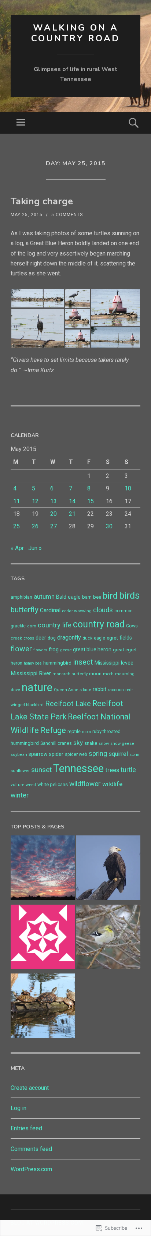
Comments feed (31, 1148)
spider (56, 754)
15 (90, 501)
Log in (18, 1108)
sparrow (38, 754)
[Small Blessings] (108, 938)
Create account (30, 1087)
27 (53, 526)
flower (21, 648)
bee (97, 597)
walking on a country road (75, 33)
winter (20, 795)
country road (99, 624)
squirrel (118, 753)
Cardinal (50, 610)
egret (112, 638)
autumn (44, 596)
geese (65, 649)
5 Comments (67, 214)
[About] (43, 938)
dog (52, 638)
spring (98, 753)
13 (53, 501)
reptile (74, 731)
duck (87, 638)
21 (72, 513)
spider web (76, 754)
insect (83, 662)
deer (41, 638)
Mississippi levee (114, 663)
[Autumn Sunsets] (43, 869)
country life (54, 625)
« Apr (17, 548)
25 (16, 526)
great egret (125, 649)
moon (95, 673)
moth (108, 673)
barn (87, 597)
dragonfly (69, 637)
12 (35, 501)
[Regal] (108, 869)
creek (16, 638)
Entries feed (26, 1128)
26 (35, 526)
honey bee (33, 663)
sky (78, 742)
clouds (103, 610)
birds (129, 595)
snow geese (122, 743)
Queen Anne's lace (72, 689)
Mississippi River (31, 673)
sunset (41, 769)
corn (31, 626)
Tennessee (78, 768)
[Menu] (21, 123)
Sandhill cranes (56, 743)
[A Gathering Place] (43, 1007)
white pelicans (52, 784)
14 (72, 501)
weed (31, 784)
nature (37, 687)
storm (134, 754)
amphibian (21, 597)
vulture (17, 784)
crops (28, 638)
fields (125, 638)
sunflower (20, 770)
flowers (40, 650)
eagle (99, 638)
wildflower (85, 783)
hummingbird (57, 663)
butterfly (24, 609)
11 (16, 501)
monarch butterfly (70, 674)
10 (128, 488)
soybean (19, 754)
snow (104, 743)
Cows (132, 625)
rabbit (99, 689)
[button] (37, 298)
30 (109, 526)
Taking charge (42, 201)
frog (54, 649)
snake (90, 743)
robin (86, 731)
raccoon (116, 689)
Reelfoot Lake (68, 704)
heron (16, 663)
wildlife (112, 784)
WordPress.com (31, 1169)
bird (110, 596)
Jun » (35, 548)
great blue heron (92, 649)
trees (112, 770)
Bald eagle (68, 597)
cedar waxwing (77, 610)
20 (53, 513)
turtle (128, 770)
